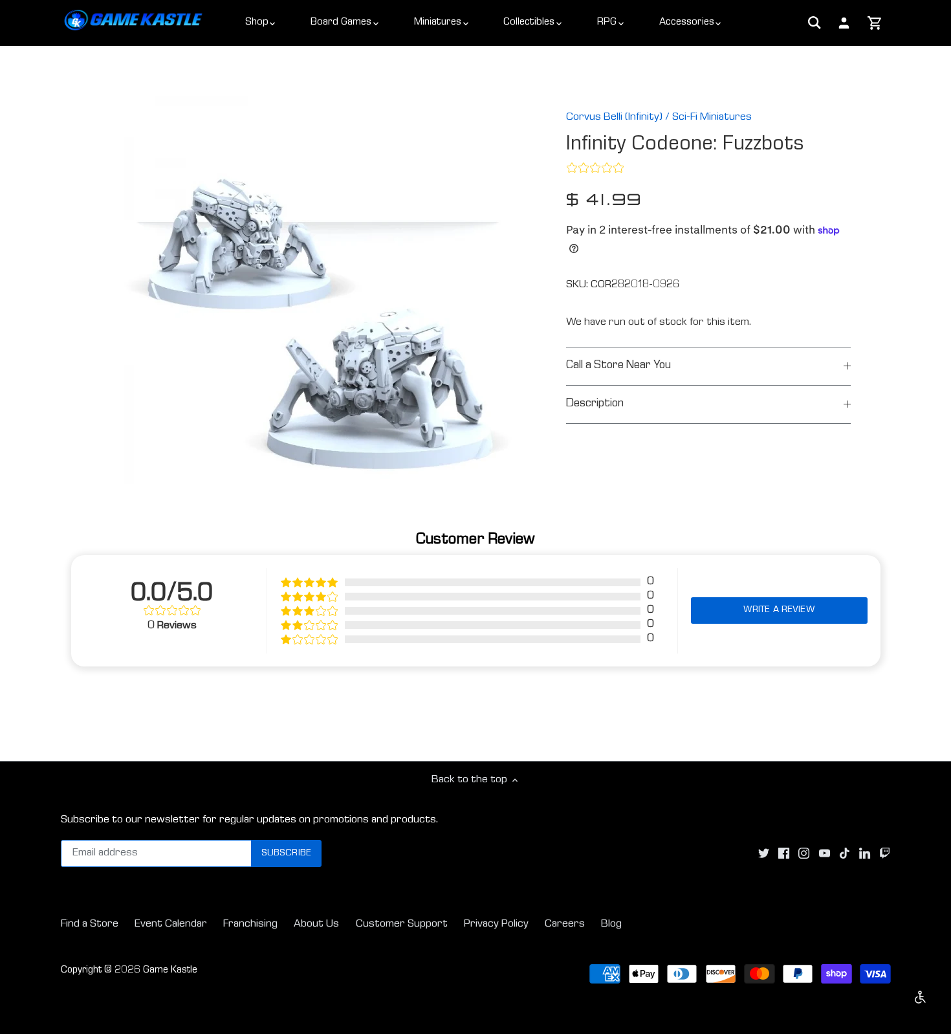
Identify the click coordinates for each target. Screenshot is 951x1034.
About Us (316, 924)
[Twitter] (763, 854)
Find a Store (89, 924)
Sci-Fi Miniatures (712, 117)
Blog (611, 924)
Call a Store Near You (618, 365)
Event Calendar (171, 924)
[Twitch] (884, 854)
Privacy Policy (496, 924)
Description (595, 404)
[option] (317, 290)
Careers (565, 924)
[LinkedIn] (864, 854)
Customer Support (402, 924)
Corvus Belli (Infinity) (614, 117)
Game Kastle (170, 970)
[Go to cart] (875, 24)
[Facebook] (783, 854)
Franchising (250, 924)
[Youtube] (824, 854)
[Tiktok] (844, 854)
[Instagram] (803, 854)
